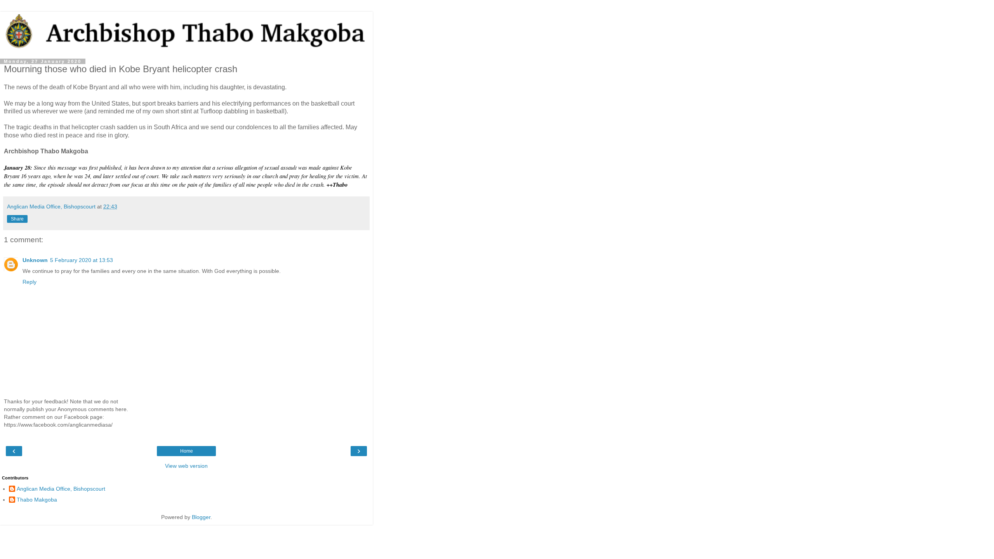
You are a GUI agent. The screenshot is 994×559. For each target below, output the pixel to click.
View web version (186, 466)
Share (17, 219)
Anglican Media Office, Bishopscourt (61, 489)
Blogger (201, 517)
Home (186, 451)
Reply (29, 282)
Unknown (35, 260)
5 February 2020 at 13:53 (81, 260)
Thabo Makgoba (37, 500)
